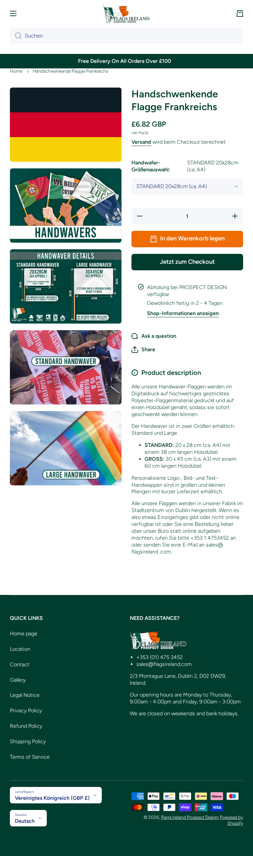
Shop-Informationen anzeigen (183, 313)
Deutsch (25, 821)
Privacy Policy (26, 710)
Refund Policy (26, 726)
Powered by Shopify (231, 820)
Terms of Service (30, 757)
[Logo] (126, 13)
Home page (23, 633)
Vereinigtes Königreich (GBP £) (52, 798)
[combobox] (126, 36)
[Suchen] (15, 36)
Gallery (18, 680)
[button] (240, 13)
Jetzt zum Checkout (187, 261)
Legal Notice (25, 695)
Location (20, 649)
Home (16, 71)
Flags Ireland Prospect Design (190, 817)
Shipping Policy (28, 741)
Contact (19, 664)
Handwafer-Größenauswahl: (185, 166)
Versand (141, 142)
